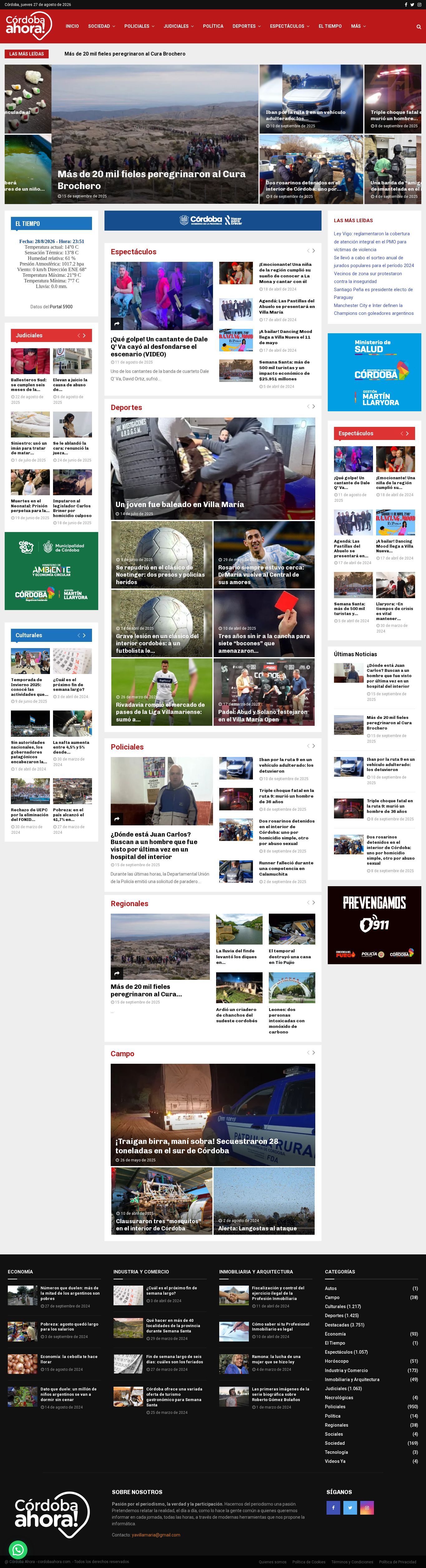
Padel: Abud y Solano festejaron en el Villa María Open (262, 716)
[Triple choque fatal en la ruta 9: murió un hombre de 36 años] (236, 799)
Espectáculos (287, 26)
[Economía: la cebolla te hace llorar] (22, 1364)
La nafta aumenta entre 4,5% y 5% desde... (71, 747)
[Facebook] (333, 1508)
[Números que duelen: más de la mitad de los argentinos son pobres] (22, 1295)
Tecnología (336, 1452)
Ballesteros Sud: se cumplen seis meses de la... (28, 385)
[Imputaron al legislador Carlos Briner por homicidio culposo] (72, 482)
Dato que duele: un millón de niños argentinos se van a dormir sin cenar (69, 1394)
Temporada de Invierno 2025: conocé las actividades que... (29, 687)
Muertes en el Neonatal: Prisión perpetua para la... (30, 506)
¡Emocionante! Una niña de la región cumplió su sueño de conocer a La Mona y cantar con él (285, 273)
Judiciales (176, 26)
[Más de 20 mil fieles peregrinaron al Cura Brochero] (160, 947)
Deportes (244, 26)
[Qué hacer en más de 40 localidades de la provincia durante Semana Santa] (128, 1328)
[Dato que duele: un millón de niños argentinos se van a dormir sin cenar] (22, 1396)
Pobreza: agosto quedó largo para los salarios (69, 1327)
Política (213, 26)
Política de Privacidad (397, 1562)
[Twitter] (350, 1508)
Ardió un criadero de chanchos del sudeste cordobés (236, 1015)
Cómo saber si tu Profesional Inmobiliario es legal (280, 1327)
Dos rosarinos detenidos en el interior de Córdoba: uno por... (257, 186)
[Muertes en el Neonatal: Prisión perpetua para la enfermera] (30, 482)
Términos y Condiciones (352, 1562)
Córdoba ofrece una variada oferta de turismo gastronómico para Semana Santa (174, 1397)
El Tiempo (330, 26)
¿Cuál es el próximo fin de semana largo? (69, 684)
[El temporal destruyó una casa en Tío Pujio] (292, 929)
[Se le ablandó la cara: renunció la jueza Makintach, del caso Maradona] (72, 424)
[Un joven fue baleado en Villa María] (213, 469)
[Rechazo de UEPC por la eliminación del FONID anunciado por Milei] (30, 791)
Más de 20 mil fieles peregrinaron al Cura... (146, 990)
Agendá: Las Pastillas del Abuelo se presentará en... (351, 548)
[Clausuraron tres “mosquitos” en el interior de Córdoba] (161, 1201)
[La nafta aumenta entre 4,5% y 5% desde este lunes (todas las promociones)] (72, 723)
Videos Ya (335, 1461)
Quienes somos (273, 1562)
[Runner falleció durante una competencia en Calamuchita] (236, 871)
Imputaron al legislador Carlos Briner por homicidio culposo (72, 508)
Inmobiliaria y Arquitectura (352, 1379)
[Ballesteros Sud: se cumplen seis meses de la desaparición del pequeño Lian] (30, 361)
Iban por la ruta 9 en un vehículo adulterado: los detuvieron (134, 54)
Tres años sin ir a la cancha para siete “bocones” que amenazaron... (264, 643)
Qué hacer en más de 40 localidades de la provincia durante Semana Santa (173, 1325)
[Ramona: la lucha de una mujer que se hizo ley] (234, 1364)
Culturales (29, 635)
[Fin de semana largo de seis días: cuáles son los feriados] (128, 1364)
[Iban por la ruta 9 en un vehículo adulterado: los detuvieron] (236, 768)
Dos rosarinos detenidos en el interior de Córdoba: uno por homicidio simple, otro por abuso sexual (287, 832)
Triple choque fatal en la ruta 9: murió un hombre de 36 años (286, 796)
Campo (122, 1053)
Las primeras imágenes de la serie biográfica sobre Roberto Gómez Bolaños (280, 1394)
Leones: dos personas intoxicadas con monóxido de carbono (287, 1021)
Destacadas (337, 1324)
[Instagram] (367, 1508)
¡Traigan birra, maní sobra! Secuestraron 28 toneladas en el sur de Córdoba (196, 1146)
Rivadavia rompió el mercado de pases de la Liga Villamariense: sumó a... (160, 712)
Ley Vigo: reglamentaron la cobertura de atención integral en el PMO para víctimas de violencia (372, 241)
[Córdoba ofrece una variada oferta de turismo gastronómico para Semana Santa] (128, 1396)
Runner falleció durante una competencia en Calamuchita (286, 868)
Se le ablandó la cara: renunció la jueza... (71, 448)
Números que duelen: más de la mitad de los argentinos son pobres (70, 1293)
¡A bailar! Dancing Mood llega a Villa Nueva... (394, 546)
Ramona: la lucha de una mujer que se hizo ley (276, 1359)
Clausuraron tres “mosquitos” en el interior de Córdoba (158, 1225)
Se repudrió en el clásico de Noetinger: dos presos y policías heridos (160, 575)
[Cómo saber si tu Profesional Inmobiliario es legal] (234, 1331)
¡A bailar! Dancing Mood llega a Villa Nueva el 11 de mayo (285, 337)
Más (356, 26)
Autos (331, 1288)
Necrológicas (339, 1397)
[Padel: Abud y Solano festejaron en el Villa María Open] (264, 692)
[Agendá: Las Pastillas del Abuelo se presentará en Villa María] (236, 309)
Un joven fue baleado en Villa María (179, 504)
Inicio (72, 26)
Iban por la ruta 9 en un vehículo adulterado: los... (259, 115)
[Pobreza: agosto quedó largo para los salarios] (22, 1331)
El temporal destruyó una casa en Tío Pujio (290, 956)
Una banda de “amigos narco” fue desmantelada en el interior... (365, 186)
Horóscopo (337, 1361)
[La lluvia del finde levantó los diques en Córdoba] (239, 929)
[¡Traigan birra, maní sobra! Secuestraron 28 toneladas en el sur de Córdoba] (213, 1115)
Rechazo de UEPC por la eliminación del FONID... (29, 815)
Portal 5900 (61, 306)
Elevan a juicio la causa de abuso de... (70, 385)
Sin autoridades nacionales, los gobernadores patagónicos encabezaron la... (29, 752)
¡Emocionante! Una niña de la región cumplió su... (395, 483)
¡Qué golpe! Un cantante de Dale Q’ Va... (352, 483)
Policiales (136, 26)
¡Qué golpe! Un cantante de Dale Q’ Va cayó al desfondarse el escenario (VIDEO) (159, 346)
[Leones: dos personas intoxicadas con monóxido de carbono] (292, 987)
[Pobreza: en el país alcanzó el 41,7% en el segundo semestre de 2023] (72, 791)
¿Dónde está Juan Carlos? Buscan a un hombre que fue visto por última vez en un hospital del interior (154, 846)
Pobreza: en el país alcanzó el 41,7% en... (68, 815)
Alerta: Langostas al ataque (257, 1228)
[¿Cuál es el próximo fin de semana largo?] (72, 661)
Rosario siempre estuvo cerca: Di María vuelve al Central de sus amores (261, 575)
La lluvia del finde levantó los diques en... (236, 956)
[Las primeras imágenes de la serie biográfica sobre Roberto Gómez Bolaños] (234, 1396)
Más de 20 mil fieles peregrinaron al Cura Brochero (389, 722)
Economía (335, 1333)
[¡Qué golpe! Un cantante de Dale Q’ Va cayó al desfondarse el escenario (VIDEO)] (162, 296)
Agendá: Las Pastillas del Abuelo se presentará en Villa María (287, 306)
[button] (18, 1550)
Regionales (129, 903)
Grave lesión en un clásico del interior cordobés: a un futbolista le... (157, 643)
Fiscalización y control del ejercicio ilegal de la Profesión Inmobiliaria (278, 1293)
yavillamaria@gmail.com (156, 1534)
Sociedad (99, 26)
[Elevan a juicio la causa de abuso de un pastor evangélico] (72, 361)
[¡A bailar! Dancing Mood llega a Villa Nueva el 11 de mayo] (236, 340)
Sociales (334, 1434)
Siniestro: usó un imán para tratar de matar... (29, 448)
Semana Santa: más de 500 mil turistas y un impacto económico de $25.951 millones (284, 370)
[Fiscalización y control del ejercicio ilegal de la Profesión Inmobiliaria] (234, 1295)
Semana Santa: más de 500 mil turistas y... (349, 609)
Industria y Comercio (346, 1370)
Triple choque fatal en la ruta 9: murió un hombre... (363, 115)
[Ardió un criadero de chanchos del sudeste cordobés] (239, 987)
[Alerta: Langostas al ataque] (264, 1201)
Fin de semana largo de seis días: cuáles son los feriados (174, 1359)
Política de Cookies (309, 1562)
